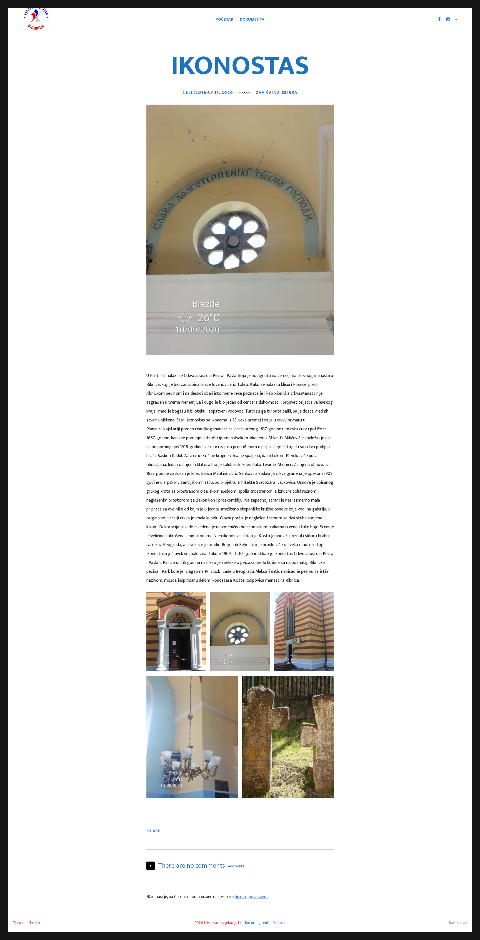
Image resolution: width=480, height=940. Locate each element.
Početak (224, 19)
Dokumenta (252, 19)
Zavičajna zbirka (277, 92)
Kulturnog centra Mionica (265, 922)
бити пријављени (251, 896)
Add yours (236, 866)
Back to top (458, 922)
